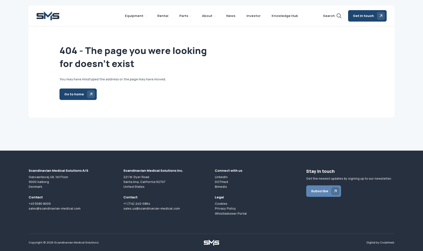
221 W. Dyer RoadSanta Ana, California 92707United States (144, 182)
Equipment (134, 15)
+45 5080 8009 (40, 203)
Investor (254, 15)
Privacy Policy (225, 208)
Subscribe (319, 191)
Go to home (74, 94)
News (231, 15)
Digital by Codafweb (380, 242)
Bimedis (221, 187)
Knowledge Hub (285, 15)
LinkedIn (221, 177)
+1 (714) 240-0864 (136, 203)
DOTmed (221, 182)
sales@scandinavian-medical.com (54, 208)
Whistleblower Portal (231, 213)
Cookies (221, 203)
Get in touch (363, 15)
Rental (162, 15)
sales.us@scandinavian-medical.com (151, 208)
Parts (183, 15)
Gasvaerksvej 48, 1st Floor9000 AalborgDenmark (48, 182)
